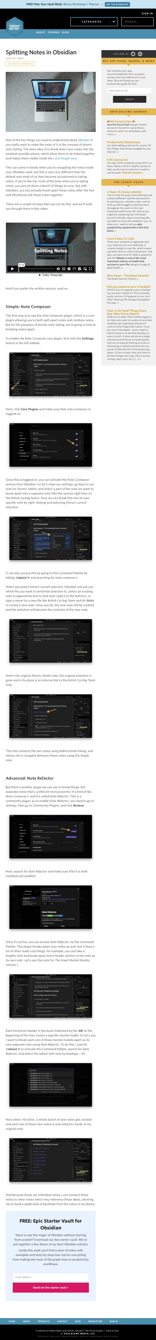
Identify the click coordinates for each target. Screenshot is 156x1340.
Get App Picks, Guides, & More (129, 61)
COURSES (54, 32)
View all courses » (132, 172)
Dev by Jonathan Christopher (99, 1336)
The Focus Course (93, 1330)
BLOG (65, 32)
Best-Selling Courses (128, 111)
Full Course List (117, 159)
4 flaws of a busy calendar (124, 191)
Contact (62, 1321)
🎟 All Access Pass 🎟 (121, 121)
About (26, 1321)
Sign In (147, 13)
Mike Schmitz (23, 64)
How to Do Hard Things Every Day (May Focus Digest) (126, 312)
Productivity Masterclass (124, 142)
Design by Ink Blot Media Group (58, 1336)
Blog (78, 1321)
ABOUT (40, 32)
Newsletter (95, 1321)
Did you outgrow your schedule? (128, 286)
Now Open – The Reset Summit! (128, 275)
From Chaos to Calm (120, 238)
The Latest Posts (129, 182)
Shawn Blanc (55, 1330)
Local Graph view (65, 158)
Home (12, 1321)
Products (43, 1321)
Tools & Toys (112, 1330)
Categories (92, 21)
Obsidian (84, 140)
